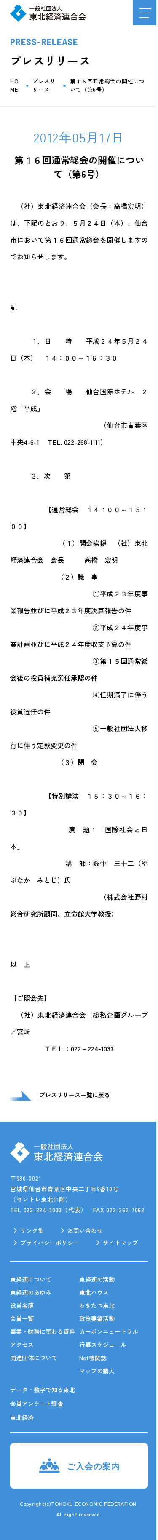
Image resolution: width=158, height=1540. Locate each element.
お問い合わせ (85, 1230)
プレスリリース (44, 85)
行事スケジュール (102, 1344)
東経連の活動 (97, 1279)
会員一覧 (22, 1318)
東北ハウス (94, 1292)
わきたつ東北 (97, 1305)
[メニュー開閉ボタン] (145, 12)
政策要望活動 (97, 1318)
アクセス (22, 1344)
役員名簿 (22, 1305)
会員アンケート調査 (36, 1403)
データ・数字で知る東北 (42, 1389)
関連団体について (33, 1357)
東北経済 (22, 1417)
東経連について (30, 1279)
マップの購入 (97, 1370)
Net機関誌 (93, 1357)
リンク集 (32, 1230)
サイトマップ (120, 1242)
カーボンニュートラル (108, 1331)
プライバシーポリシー (49, 1242)
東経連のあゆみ (30, 1292)
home (14, 85)
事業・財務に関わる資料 (42, 1331)
